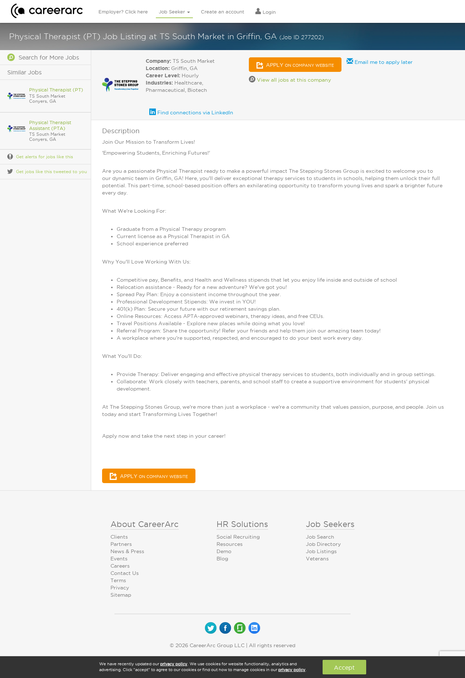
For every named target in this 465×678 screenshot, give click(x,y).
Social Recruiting (238, 537)
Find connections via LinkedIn (194, 112)
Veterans (317, 558)
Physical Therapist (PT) (56, 89)
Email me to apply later (383, 62)
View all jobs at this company (293, 80)
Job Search (320, 537)
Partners (121, 544)
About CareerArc (144, 524)
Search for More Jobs (47, 57)
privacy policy (173, 664)
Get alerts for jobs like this (44, 156)
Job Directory (323, 544)
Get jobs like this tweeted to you (51, 171)
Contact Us (124, 573)
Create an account (222, 11)
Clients (119, 537)
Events (119, 558)
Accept (344, 667)
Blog (222, 558)
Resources (230, 544)
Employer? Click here (123, 11)
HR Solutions (242, 524)
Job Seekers (330, 524)
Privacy (119, 588)
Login (268, 12)
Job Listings (321, 551)
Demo (224, 551)
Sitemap (120, 595)
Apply (299, 65)
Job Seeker (172, 11)
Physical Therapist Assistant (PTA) (50, 125)
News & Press (127, 551)
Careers (120, 566)
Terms (118, 580)
